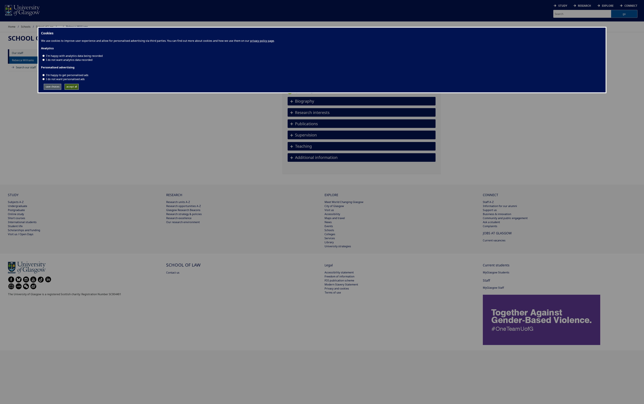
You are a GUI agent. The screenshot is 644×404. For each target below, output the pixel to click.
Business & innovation (497, 214)
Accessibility (332, 214)
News (328, 222)
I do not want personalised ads (65, 79)
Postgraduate (16, 210)
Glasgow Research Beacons (183, 210)
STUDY (13, 195)
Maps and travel (335, 218)
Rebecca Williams (23, 60)
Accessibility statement (339, 272)
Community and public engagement (505, 218)
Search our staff (26, 67)
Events (329, 226)
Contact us (172, 272)
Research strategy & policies (184, 214)
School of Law (34, 38)
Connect (630, 6)
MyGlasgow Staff (493, 288)
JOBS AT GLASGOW (497, 233)
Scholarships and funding (24, 230)
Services (330, 238)
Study (562, 6)
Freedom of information (339, 276)
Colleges (330, 234)
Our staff (17, 53)
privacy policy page (262, 41)
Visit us (329, 210)
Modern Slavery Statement (341, 284)
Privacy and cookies (337, 288)
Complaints (490, 226)
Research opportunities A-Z (183, 206)
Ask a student (491, 222)
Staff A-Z (488, 202)
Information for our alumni (500, 206)
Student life (15, 226)
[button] (362, 101)
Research (584, 6)
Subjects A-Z (16, 202)
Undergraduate (17, 206)
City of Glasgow (334, 206)
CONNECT (490, 195)
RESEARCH (174, 195)
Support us (490, 210)
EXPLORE (331, 195)
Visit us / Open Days (20, 234)
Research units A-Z (178, 202)
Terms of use (333, 292)
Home (11, 26)
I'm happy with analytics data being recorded (74, 56)
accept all (71, 86)
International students (22, 222)
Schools (26, 26)
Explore (607, 6)
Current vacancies (494, 240)
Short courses (16, 218)
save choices (53, 86)
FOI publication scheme (339, 280)
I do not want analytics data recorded (69, 60)
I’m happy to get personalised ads (67, 75)
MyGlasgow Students (496, 272)
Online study (16, 214)
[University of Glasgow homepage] (22, 10)
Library (329, 242)
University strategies (338, 246)
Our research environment (183, 222)
